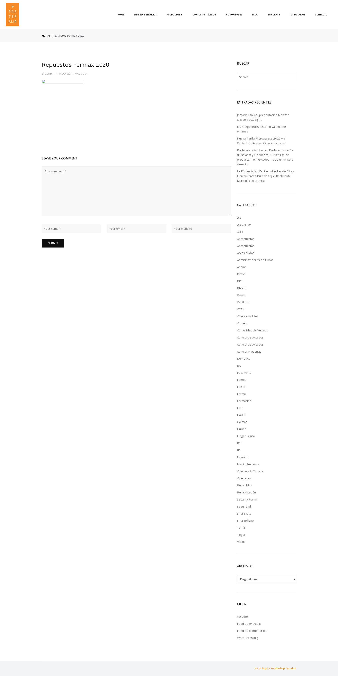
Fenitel (241, 387)
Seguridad (244, 506)
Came (241, 295)
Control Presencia (249, 351)
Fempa (241, 380)
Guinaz (241, 429)
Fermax (242, 394)
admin (49, 73)
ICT (239, 443)
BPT (240, 281)
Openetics (244, 478)
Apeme (242, 267)
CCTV (241, 309)
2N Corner (244, 225)
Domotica (243, 358)
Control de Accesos (250, 337)
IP (238, 450)
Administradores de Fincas (255, 260)
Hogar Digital (246, 436)
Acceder (242, 616)
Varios (241, 542)
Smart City (244, 513)
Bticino (241, 288)
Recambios (244, 485)
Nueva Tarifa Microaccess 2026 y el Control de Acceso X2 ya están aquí (261, 140)
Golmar (242, 422)
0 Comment (82, 73)
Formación (244, 401)
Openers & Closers (250, 471)
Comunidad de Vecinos (252, 330)
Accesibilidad (246, 253)
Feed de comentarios (252, 631)
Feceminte (244, 372)
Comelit (242, 323)
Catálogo (243, 302)
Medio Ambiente (248, 464)
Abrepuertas (245, 239)
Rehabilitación (246, 492)
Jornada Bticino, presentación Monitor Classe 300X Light (263, 117)
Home (46, 35)
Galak (241, 415)
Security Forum (247, 499)
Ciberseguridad (247, 316)
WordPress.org (247, 638)
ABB (240, 232)
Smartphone (245, 520)
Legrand (242, 457)
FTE (240, 408)
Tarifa (241, 527)
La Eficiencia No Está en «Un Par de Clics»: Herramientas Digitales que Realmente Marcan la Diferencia (266, 176)
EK (239, 365)
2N (239, 218)
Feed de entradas (249, 624)
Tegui (241, 534)
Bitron (241, 274)
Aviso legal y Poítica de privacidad (275, 668)
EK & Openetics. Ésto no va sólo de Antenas (261, 129)
